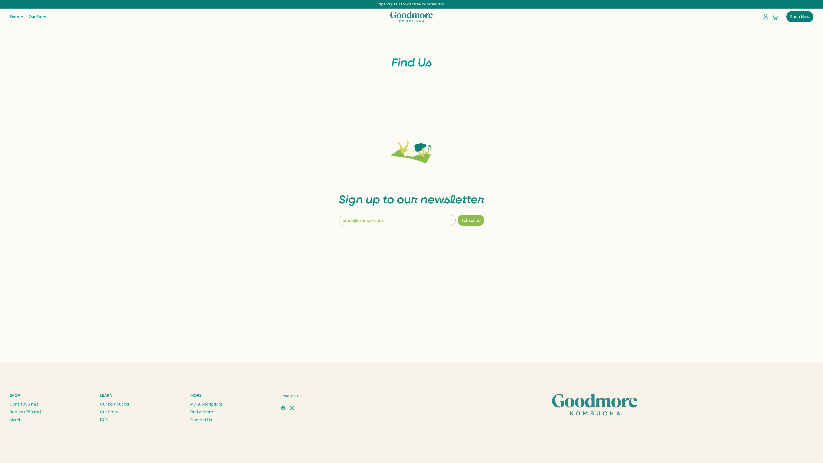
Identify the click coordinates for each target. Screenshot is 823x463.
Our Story (37, 16)
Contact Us (201, 419)
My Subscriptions (206, 404)
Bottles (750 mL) (25, 412)
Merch (15, 419)
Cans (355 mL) (24, 404)
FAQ (104, 419)
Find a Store (201, 412)
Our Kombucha (114, 404)
